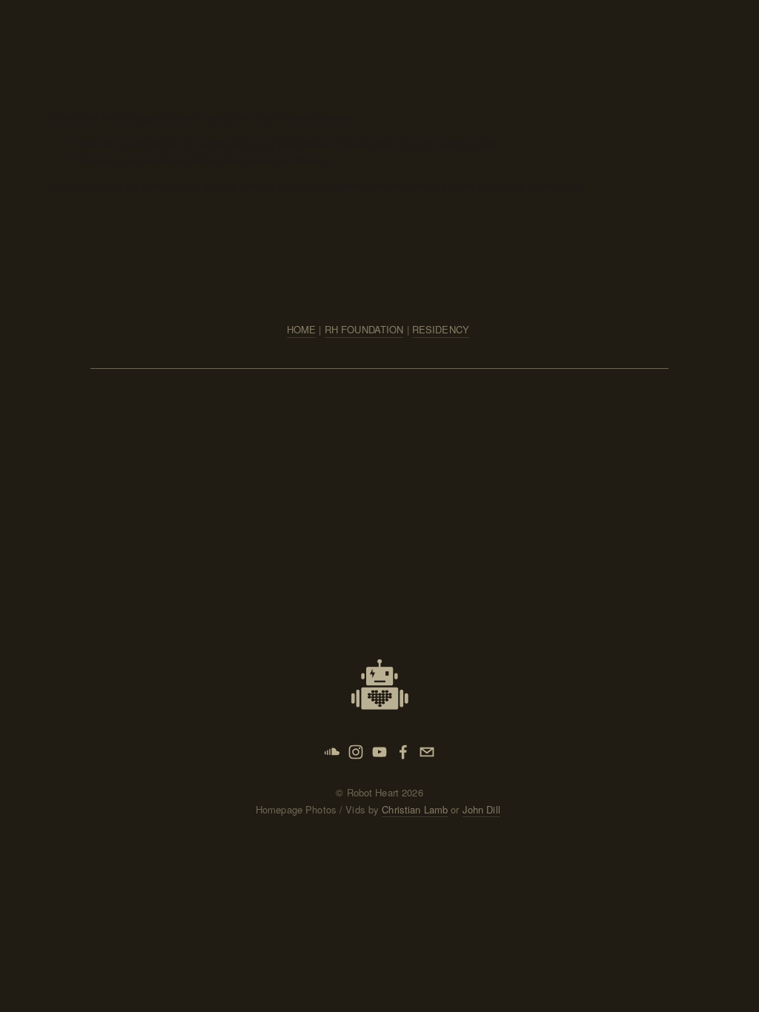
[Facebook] (403, 752)
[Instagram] (355, 752)
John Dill (481, 809)
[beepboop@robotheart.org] (427, 752)
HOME (301, 329)
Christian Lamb (415, 809)
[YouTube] (379, 752)
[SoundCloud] (332, 752)
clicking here (231, 186)
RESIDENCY (440, 329)
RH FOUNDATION (364, 329)
